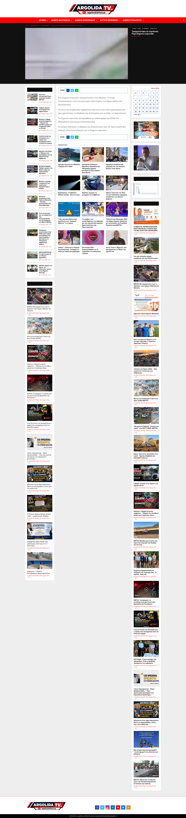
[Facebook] (97, 807)
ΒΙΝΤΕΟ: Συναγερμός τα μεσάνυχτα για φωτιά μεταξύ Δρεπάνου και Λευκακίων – (39, 396)
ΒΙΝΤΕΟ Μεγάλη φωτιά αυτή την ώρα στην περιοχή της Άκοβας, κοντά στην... (145, 543)
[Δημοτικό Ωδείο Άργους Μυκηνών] (146, 302)
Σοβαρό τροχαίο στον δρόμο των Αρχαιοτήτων (44, 109)
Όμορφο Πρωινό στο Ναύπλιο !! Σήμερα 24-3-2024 (69, 165)
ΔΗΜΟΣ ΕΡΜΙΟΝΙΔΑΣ (138, 1)
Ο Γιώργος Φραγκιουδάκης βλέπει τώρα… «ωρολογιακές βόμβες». (39, 515)
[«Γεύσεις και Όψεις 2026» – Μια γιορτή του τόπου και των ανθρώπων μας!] (146, 358)
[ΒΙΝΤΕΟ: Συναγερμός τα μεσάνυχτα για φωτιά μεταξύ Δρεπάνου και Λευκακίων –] (39, 383)
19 (139, 108)
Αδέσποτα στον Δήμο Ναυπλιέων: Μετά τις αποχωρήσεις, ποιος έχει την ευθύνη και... (39, 486)
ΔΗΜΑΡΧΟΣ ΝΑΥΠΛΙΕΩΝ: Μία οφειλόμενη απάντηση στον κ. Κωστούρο (37, 544)
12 (139, 104)
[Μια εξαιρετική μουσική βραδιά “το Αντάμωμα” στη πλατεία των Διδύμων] (146, 739)
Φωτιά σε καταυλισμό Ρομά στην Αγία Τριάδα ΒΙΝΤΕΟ (38, 337)
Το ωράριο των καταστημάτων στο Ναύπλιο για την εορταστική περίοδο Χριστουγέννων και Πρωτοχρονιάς (92, 223)
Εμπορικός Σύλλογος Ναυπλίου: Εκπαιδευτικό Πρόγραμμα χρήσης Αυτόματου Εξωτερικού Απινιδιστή (91, 168)
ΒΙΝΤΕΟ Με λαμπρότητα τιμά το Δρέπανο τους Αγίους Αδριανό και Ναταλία (39, 309)
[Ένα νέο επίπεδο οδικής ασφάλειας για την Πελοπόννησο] (146, 245)
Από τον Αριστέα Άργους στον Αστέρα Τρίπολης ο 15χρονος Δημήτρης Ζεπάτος (145, 341)
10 (157, 100)
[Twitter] (102, 807)
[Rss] (128, 807)
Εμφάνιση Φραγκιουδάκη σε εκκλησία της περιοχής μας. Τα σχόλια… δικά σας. (145, 572)
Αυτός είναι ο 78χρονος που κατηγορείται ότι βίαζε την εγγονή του (116, 249)
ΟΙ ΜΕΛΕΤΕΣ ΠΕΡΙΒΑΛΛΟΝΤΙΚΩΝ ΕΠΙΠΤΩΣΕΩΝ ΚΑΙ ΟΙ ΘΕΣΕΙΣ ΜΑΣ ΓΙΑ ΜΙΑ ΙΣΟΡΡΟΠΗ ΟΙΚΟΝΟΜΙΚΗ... (146, 229)
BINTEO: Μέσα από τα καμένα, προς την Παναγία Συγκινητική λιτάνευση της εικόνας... (145, 782)
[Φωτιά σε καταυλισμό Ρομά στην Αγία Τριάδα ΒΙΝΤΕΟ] (32, 97)
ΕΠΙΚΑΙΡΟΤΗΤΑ (153, 28)
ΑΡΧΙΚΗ (117, 1)
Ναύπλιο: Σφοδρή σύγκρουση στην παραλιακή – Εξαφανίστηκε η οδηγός (45, 185)
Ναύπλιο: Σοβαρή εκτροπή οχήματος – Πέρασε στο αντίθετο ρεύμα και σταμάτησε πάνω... (39, 366)
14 (147, 104)
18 (135, 108)
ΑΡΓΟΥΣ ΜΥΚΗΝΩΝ (151, 1)
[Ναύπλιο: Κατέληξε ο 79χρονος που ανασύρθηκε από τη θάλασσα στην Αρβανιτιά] (32, 153)
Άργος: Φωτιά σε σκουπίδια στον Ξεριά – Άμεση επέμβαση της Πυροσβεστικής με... (146, 456)
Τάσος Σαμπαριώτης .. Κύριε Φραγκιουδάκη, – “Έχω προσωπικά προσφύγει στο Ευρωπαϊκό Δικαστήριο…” (39, 456)
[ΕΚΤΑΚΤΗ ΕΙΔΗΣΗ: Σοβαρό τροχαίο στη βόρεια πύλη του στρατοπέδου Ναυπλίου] (32, 168)
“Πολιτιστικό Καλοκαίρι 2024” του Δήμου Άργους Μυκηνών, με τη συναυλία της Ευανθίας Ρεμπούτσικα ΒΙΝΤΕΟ (117, 222)
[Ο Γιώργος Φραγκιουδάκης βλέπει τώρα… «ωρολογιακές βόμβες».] (39, 503)
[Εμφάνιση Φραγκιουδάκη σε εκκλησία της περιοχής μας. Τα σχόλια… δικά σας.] (146, 559)
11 (135, 104)
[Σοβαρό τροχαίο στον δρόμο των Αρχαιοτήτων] (32, 110)
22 (150, 108)
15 (150, 104)
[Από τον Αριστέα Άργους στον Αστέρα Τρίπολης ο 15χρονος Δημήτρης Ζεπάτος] (146, 328)
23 (153, 108)
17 (157, 104)
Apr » (139, 114)
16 (153, 104)
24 (157, 108)
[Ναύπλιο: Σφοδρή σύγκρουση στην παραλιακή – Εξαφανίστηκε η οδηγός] (32, 184)
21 (147, 108)
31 (157, 111)
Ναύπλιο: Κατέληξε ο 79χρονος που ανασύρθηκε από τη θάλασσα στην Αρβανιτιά (45, 155)
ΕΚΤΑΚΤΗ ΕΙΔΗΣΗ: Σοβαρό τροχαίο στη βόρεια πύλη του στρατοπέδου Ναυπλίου (45, 170)
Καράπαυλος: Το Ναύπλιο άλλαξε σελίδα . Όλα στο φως (69, 194)
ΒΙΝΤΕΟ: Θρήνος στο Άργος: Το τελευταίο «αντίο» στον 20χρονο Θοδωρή (45, 269)
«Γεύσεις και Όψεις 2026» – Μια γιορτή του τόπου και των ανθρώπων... (145, 371)
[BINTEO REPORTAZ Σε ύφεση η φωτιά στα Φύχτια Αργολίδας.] (32, 254)
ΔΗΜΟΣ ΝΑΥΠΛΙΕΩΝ (125, 1)
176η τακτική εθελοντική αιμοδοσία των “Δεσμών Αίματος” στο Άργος (67, 221)
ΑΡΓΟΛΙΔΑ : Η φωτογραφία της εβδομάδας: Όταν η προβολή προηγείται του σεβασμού (145, 661)
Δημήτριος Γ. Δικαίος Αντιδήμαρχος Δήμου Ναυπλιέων (38, 572)
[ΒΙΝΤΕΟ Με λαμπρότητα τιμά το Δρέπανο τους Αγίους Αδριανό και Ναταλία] (39, 296)
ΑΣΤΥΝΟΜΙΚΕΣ (145, 28)
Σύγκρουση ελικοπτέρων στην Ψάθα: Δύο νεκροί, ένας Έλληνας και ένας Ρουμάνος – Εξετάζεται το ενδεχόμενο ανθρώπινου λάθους (45, 237)
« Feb (135, 114)
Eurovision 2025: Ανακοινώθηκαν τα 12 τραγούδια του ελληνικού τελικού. (91, 250)
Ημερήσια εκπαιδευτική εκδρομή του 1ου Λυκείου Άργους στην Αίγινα (115, 166)
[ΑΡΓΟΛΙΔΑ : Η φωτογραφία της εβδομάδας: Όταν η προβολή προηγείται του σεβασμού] (146, 648)
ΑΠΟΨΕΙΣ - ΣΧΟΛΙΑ (136, 28)
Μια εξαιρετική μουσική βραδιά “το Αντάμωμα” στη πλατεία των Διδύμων (146, 752)
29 (150, 111)
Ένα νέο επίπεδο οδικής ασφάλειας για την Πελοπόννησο (146, 257)
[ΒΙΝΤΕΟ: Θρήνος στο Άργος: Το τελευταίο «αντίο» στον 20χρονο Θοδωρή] (32, 268)
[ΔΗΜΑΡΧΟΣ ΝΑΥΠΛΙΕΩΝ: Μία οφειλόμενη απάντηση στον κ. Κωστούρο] (39, 531)
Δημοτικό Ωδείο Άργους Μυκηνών (146, 314)
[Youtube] (118, 807)
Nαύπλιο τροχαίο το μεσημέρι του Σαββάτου (91, 194)
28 (147, 111)
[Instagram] (107, 807)
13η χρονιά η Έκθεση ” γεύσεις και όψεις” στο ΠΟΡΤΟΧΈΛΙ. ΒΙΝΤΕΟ (146, 427)
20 (143, 108)
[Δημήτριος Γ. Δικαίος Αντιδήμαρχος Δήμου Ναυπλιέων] (39, 560)
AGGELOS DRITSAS (34, 313)
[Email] (123, 807)
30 (153, 111)
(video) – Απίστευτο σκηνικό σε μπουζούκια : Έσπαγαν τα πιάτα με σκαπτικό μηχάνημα (68, 249)
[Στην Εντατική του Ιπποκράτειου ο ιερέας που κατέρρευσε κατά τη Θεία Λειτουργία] (32, 138)
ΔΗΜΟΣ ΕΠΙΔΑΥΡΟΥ (162, 1)
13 (143, 104)
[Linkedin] (113, 807)
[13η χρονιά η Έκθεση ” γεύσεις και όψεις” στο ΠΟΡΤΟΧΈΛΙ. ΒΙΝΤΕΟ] (146, 415)
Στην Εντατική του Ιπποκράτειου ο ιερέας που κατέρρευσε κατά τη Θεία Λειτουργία (45, 139)
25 (135, 111)
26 (139, 111)
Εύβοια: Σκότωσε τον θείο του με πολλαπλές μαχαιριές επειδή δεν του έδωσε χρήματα (116, 196)
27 (143, 111)
